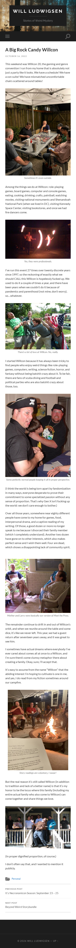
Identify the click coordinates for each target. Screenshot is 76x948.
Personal (16, 878)
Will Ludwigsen (38, 11)
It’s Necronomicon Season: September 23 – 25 (32, 891)
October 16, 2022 (16, 56)
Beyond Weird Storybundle (21, 905)
